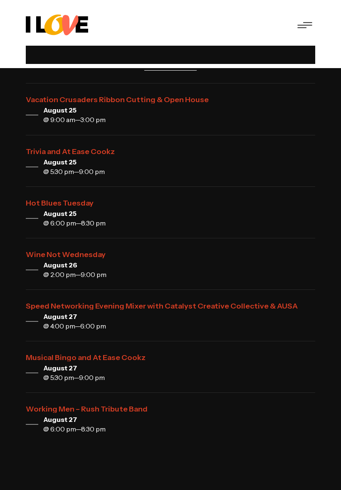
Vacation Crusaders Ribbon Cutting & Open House (117, 99)
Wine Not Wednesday (66, 254)
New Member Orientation (92, 460)
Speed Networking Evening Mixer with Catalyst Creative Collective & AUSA (162, 306)
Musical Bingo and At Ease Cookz (86, 357)
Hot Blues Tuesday (60, 203)
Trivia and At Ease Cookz (70, 151)
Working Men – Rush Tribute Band (87, 409)
